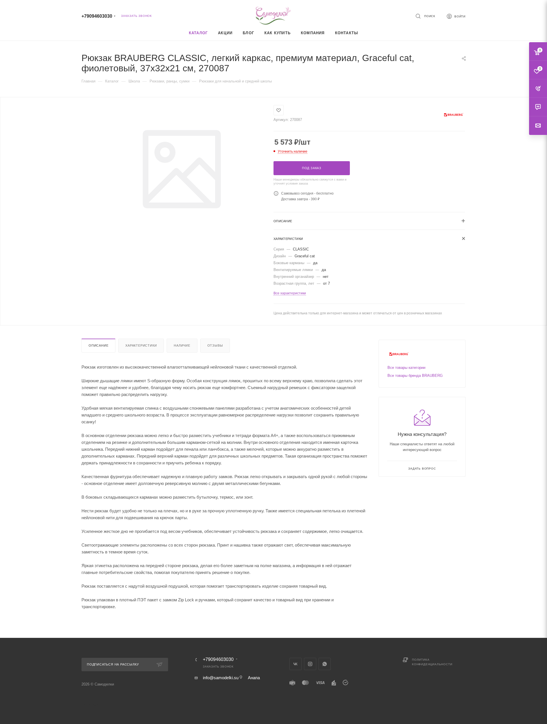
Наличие (182, 345)
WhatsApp (325, 664)
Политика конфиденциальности (432, 662)
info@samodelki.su (220, 677)
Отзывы (215, 345)
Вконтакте (295, 664)
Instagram (310, 664)
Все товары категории (406, 367)
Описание (98, 345)
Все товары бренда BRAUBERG (415, 375)
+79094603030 (96, 16)
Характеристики (141, 345)
